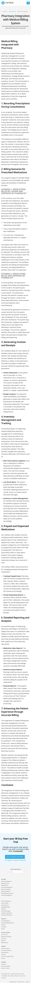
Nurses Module (5, 903)
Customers (4, 926)
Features (5, 11)
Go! (24, 872)
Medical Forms (4, 885)
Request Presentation (6, 936)
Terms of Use (20, 981)
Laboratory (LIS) (5, 905)
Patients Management (6, 881)
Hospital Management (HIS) (7, 922)
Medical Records (5, 883)
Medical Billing (12, 11)
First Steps (3, 938)
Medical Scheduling (5, 889)
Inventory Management (6, 895)
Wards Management (6, 901)
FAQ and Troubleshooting (7, 956)
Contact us (3, 964)
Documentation (5, 952)
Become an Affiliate (5, 966)
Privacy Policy (13, 981)
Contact (27, 981)
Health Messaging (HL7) (6, 913)
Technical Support (5, 948)
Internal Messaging (5, 911)
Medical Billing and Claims (7, 893)
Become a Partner (5, 968)
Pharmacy (3, 909)
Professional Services (6, 950)
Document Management (6, 887)
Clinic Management (5, 920)
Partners (3, 958)
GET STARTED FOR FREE (14, 857)
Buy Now (3, 940)
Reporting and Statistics (6, 915)
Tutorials (3, 954)
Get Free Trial (4, 934)
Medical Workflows (5, 891)
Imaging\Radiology (5, 907)
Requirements (4, 942)
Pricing (2, 928)
